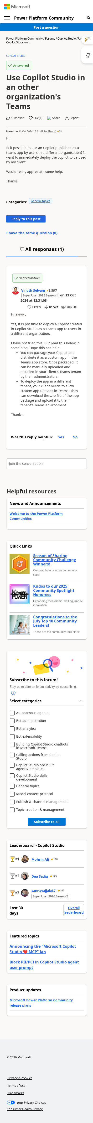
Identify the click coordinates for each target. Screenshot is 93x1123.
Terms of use (16, 1085)
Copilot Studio (66, 38)
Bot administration (31, 721)
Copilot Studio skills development (31, 777)
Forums (50, 38)
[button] (88, 18)
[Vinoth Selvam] (15, 291)
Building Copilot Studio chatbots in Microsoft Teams (42, 746)
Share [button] (56, 118)
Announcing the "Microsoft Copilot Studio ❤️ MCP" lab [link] (43, 949)
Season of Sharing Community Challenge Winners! (54, 560)
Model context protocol (34, 794)
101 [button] (62, 890)
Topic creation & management (40, 810)
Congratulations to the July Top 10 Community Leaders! (55, 621)
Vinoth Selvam (33, 290)
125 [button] (54, 876)
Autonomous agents (32, 713)
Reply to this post (26, 219)
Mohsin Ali (40, 859)
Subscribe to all (46, 821)
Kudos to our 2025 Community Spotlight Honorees (53, 590)
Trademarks (15, 1093)
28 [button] (60, 131)
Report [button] (74, 118)
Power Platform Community (44, 18)
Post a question (46, 27)
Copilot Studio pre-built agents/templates (35, 767)
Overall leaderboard (74, 910)
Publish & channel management (42, 802)
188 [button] (55, 859)
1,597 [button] (52, 290)
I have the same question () (31, 232)
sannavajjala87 (43, 890)
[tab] (42, 251)
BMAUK (51, 131)
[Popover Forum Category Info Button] (13, 693)
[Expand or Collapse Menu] (7, 18)
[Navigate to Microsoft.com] (17, 6)
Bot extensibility (29, 737)
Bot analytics (26, 729)
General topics (40, 201)
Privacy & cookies (19, 1078)
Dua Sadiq (39, 876)
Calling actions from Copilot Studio (38, 756)
